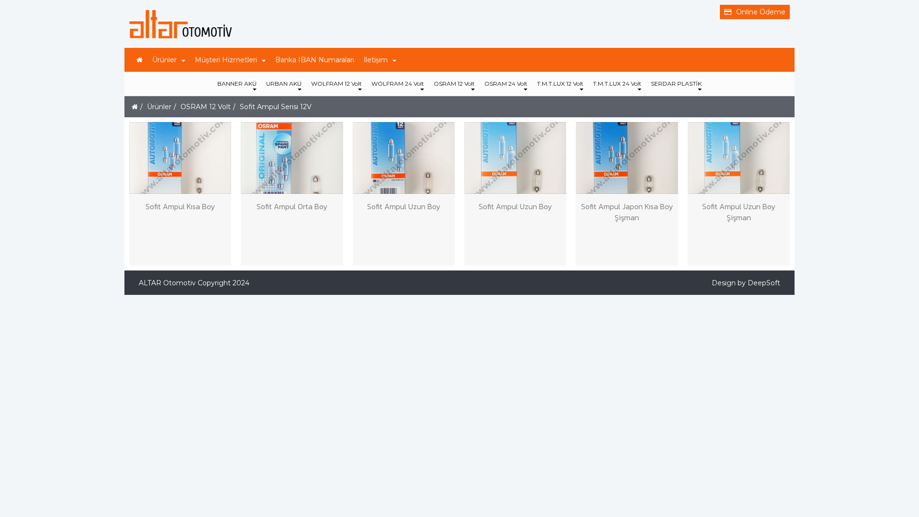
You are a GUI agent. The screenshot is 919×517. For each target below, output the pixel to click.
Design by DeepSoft (746, 283)
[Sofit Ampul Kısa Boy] (180, 158)
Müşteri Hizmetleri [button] (226, 60)
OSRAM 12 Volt (205, 106)
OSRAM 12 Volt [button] (454, 83)
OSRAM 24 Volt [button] (505, 83)
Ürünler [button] (164, 60)
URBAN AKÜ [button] (284, 83)
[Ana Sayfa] (139, 60)
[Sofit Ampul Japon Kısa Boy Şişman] (627, 158)
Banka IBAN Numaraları (314, 60)
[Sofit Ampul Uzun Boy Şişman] (739, 158)
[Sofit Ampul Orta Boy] (292, 158)
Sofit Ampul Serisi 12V (276, 106)
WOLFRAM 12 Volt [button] (336, 83)
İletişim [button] (376, 60)
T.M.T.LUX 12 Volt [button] (560, 83)
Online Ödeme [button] (760, 12)
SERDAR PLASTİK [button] (676, 83)
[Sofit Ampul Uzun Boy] (404, 158)
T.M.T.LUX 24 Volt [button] (617, 83)
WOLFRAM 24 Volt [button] (397, 83)
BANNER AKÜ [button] (237, 83)
